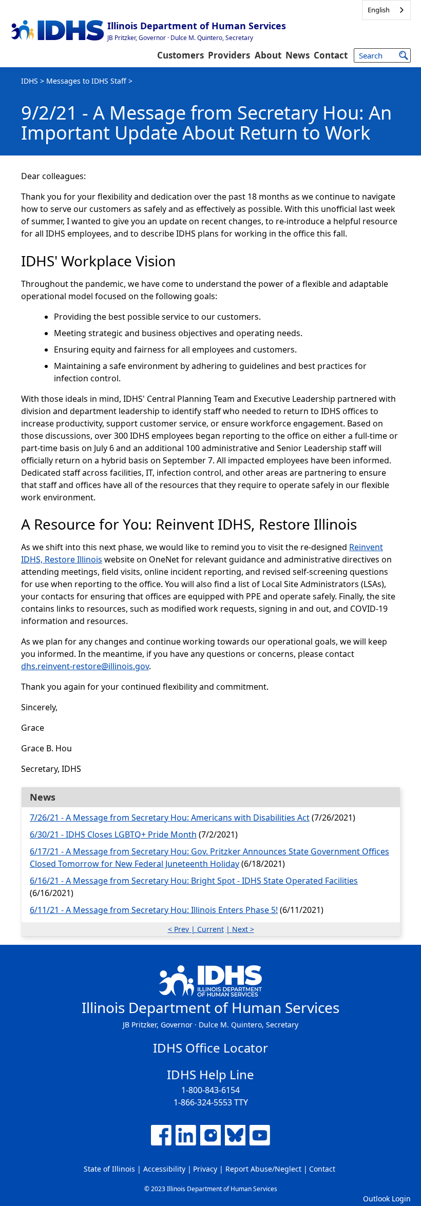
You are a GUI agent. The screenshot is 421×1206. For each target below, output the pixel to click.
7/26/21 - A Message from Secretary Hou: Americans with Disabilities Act (170, 817)
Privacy (205, 1169)
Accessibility (164, 1169)
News (297, 55)
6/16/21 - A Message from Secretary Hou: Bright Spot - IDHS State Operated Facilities (194, 880)
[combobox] (386, 10)
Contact (331, 55)
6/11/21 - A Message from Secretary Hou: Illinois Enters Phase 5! (154, 910)
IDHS (29, 81)
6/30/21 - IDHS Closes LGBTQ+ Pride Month (113, 834)
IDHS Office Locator (210, 1047)
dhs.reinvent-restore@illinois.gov (85, 666)
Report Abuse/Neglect (263, 1169)
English (379, 9)
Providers (229, 55)
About (268, 55)
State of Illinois (109, 1169)
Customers (180, 55)
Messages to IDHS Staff (86, 81)
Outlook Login (387, 1198)
